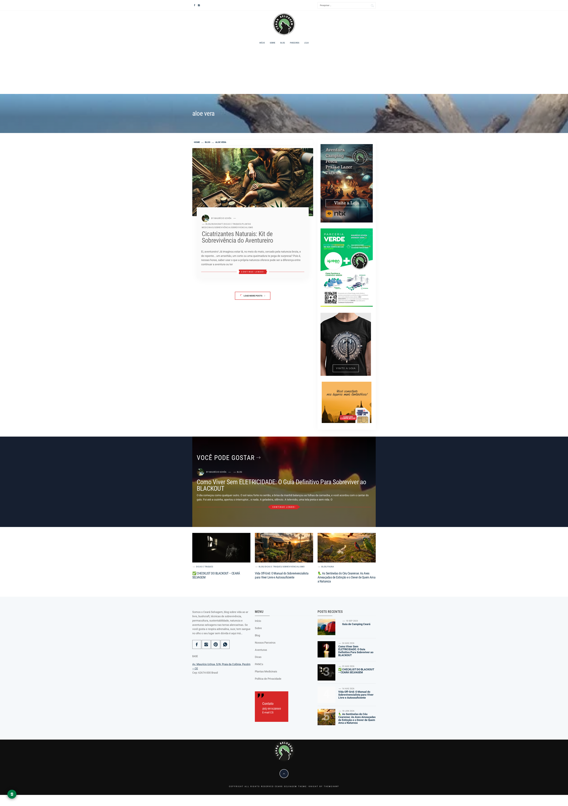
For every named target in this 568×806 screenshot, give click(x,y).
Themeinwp (331, 786)
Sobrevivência (222, 227)
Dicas (258, 656)
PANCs (259, 664)
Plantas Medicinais (266, 671)
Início (262, 43)
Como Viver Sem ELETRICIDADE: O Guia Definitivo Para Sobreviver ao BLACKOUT (281, 485)
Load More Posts (253, 296)
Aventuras (261, 649)
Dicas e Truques (232, 224)
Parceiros (294, 43)
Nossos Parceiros (265, 642)
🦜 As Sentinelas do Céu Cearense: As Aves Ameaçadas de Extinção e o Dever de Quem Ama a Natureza (346, 577)
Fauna (330, 566)
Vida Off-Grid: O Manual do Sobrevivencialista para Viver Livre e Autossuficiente (355, 694)
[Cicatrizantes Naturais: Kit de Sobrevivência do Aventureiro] (252, 181)
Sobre (272, 43)
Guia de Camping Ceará (356, 624)
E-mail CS (267, 712)
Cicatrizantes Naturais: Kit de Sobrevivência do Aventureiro (237, 237)
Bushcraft (217, 224)
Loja (306, 43)
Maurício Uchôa (222, 218)
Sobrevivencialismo (242, 227)
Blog (282, 43)
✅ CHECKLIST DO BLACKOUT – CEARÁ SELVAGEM (356, 671)
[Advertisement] (284, 71)
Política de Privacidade (268, 678)
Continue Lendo (252, 272)
